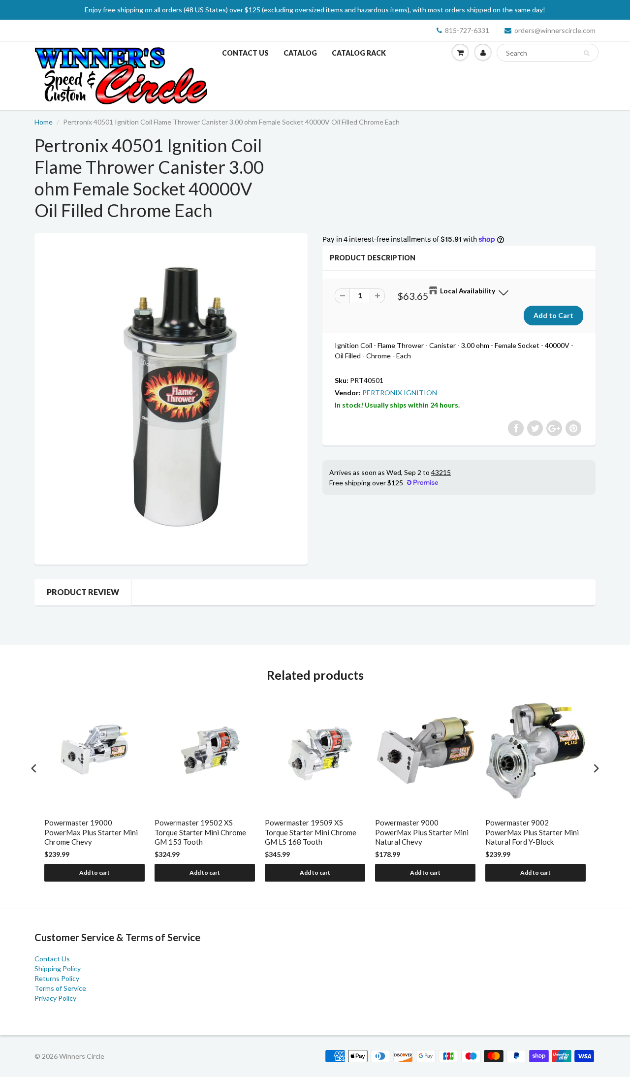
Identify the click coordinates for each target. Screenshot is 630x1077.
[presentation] (34, 769)
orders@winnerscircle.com (555, 30)
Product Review (83, 592)
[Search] (586, 53)
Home (43, 122)
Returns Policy (56, 978)
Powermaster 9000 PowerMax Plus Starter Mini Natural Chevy (422, 832)
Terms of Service (60, 988)
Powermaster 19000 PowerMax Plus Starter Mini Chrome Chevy (91, 832)
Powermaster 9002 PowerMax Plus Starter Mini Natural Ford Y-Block (532, 832)
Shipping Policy (57, 968)
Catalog (300, 53)
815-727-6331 (467, 30)
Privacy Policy (55, 998)
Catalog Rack (359, 53)
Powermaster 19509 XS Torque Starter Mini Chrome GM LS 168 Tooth (310, 832)
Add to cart (94, 872)
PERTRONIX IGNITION (399, 392)
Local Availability (467, 290)
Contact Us (245, 53)
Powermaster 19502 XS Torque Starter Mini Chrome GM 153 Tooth (200, 832)
